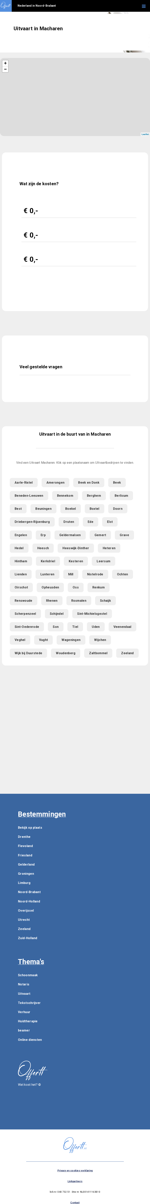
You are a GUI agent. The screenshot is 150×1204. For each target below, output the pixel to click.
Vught (43, 640)
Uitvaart (24, 994)
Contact (74, 1202)
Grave (124, 535)
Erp (43, 535)
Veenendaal (122, 627)
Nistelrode (95, 574)
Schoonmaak (28, 975)
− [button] (5, 69)
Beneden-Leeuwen (29, 495)
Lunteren (47, 574)
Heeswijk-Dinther (75, 548)
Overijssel (26, 910)
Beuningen (43, 509)
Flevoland (25, 846)
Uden (96, 627)
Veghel (20, 640)
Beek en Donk (88, 482)
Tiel (75, 627)
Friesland (25, 855)
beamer (24, 1030)
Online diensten (30, 1040)
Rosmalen (78, 600)
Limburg (24, 883)
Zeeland (127, 653)
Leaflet (145, 134)
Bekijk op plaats (30, 827)
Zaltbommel (98, 653)
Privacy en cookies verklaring (75, 1170)
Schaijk (105, 600)
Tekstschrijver (29, 1003)
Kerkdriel (48, 561)
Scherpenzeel (25, 614)
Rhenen (52, 600)
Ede (90, 522)
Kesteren (76, 561)
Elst (110, 522)
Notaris (23, 984)
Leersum (103, 561)
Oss (76, 587)
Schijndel (57, 614)
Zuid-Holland (27, 938)
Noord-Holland (29, 901)
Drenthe (24, 837)
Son (56, 627)
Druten (68, 522)
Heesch (43, 548)
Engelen (21, 535)
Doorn (118, 509)
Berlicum (121, 495)
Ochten (122, 574)
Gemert (100, 535)
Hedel (19, 548)
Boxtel (94, 509)
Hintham (21, 561)
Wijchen (100, 640)
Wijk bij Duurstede (28, 653)
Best (18, 509)
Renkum (98, 587)
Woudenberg (65, 653)
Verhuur (24, 1012)
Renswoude (23, 600)
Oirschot (21, 587)
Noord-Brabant (29, 892)
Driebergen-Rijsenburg (32, 522)
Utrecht (24, 920)
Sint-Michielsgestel (92, 614)
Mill (70, 574)
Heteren (109, 548)
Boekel (70, 509)
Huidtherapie (28, 1021)
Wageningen (71, 640)
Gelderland (26, 864)
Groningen (26, 874)
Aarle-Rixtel (24, 482)
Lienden (21, 574)
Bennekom (65, 495)
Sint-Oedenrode (27, 627)
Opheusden (50, 587)
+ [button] (5, 63)
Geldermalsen (70, 535)
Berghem (94, 495)
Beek (117, 482)
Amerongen (55, 482)
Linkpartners (75, 1181)
